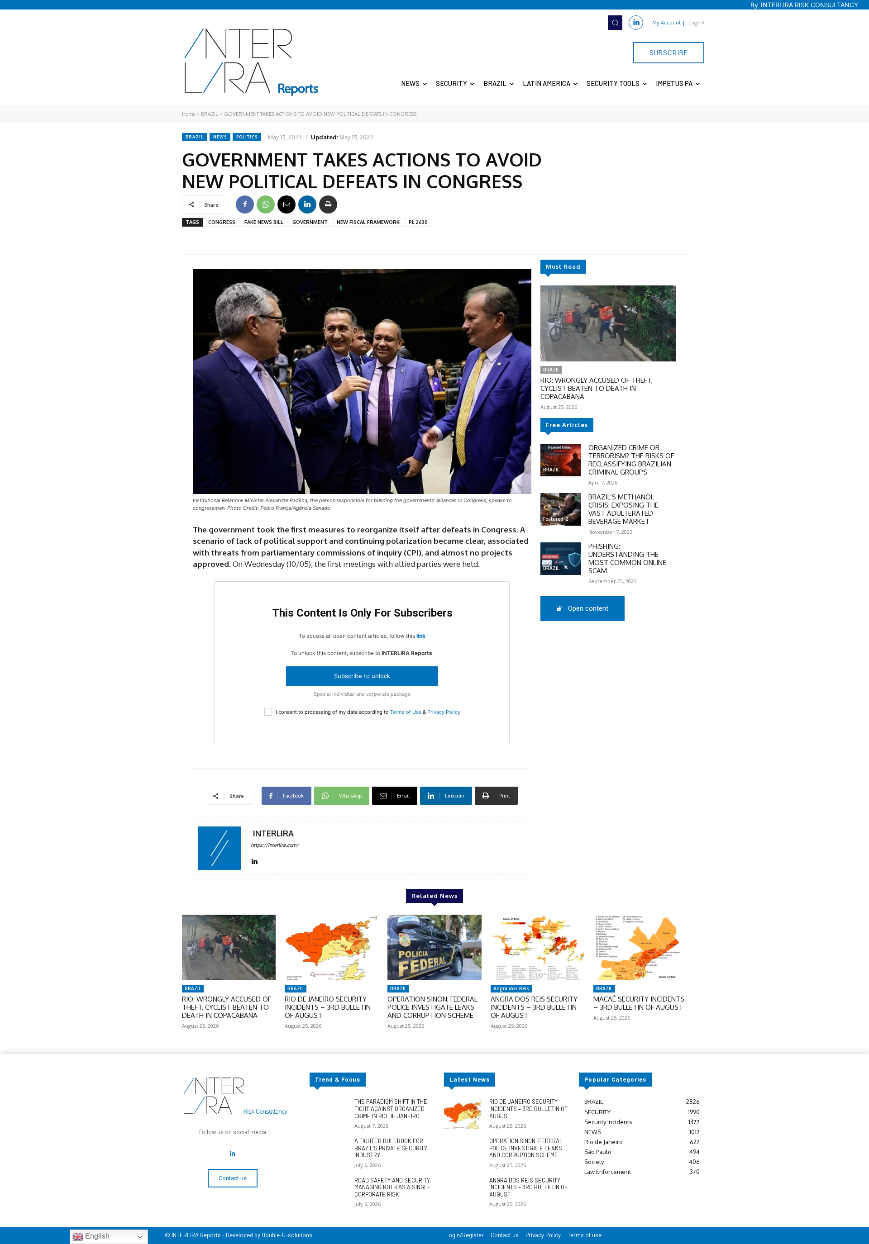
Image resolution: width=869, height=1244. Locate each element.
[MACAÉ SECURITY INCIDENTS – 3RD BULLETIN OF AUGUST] (640, 947)
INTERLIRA (273, 833)
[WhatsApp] (266, 204)
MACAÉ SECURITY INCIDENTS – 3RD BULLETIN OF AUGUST (638, 1003)
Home (188, 114)
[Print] (328, 204)
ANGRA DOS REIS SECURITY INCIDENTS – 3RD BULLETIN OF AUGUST (534, 1007)
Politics (247, 136)
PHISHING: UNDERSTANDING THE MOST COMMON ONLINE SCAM (627, 558)
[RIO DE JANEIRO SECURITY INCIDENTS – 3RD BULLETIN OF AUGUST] (331, 947)
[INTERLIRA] (219, 848)
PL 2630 (418, 222)
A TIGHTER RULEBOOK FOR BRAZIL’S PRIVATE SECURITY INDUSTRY (390, 1148)
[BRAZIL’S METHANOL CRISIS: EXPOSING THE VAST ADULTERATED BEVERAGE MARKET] (560, 509)
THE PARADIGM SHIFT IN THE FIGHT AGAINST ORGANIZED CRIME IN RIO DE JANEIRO (390, 1108)
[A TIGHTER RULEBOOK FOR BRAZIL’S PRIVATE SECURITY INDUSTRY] (328, 1153)
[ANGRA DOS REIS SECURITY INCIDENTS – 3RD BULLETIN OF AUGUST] (537, 947)
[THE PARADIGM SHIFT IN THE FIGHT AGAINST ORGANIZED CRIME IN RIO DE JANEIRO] (328, 1113)
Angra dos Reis (511, 988)
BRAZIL (209, 114)
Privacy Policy (443, 712)
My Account (666, 22)
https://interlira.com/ (275, 845)
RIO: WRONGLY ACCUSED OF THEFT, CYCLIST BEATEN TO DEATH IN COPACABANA (596, 388)
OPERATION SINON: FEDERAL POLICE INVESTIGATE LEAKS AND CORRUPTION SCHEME (432, 1007)
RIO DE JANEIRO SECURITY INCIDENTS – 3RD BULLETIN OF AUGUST (328, 1007)
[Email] (286, 204)
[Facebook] (245, 204)
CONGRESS (221, 222)
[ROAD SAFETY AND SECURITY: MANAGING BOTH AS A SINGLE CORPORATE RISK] (328, 1192)
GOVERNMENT (310, 222)
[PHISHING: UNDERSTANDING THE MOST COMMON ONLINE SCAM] (560, 558)
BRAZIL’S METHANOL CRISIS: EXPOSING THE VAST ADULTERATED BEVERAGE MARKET (623, 509)
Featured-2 (555, 519)
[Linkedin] (636, 22)
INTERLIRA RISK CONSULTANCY (809, 5)
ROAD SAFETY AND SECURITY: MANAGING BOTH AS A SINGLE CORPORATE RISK (392, 1187)
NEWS (220, 136)
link (420, 635)
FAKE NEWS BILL (263, 222)
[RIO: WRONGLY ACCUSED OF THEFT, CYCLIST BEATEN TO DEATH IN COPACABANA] (608, 323)
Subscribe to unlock (362, 675)
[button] (615, 22)
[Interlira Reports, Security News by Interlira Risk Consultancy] (252, 62)
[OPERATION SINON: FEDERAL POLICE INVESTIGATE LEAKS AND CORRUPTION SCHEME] (434, 947)
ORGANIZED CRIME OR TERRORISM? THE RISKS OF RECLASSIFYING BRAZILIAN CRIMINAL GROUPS (631, 459)
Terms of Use (405, 712)
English (96, 1236)
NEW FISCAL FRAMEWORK (368, 222)
